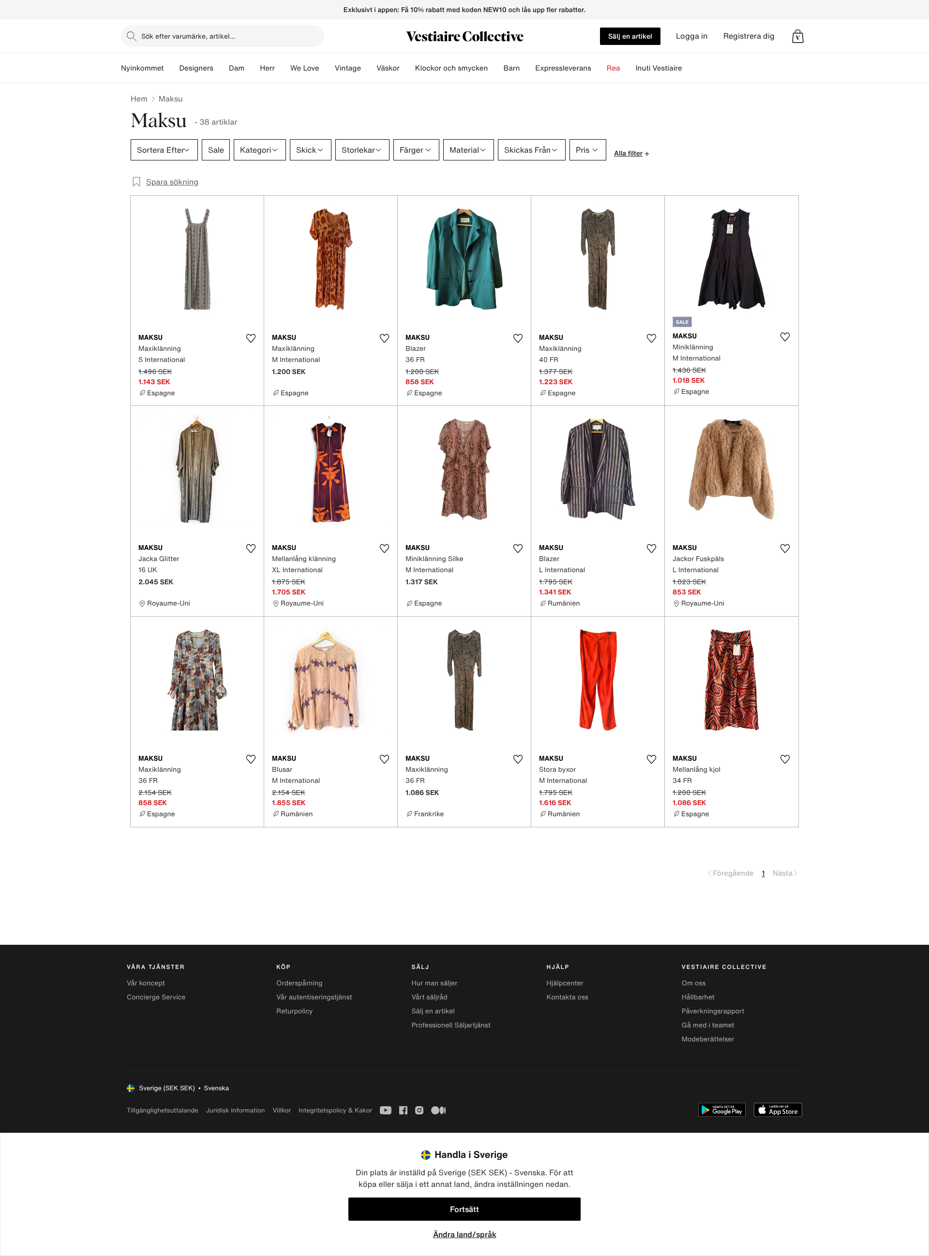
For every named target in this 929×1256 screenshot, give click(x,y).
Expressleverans (563, 68)
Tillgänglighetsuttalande (162, 1110)
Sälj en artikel (630, 36)
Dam (236, 68)
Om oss (694, 983)
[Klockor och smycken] (495, 68)
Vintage (348, 68)
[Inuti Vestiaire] (690, 68)
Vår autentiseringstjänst (314, 997)
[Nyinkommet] (171, 68)
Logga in (692, 36)
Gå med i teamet (708, 1025)
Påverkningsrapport (713, 1011)
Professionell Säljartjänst (451, 1025)
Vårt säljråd (429, 997)
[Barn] (527, 68)
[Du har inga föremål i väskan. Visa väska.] (798, 36)
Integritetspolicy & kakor (335, 1110)
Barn (511, 68)
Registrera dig (749, 36)
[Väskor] (407, 68)
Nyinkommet (142, 68)
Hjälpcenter (565, 983)
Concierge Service (156, 997)
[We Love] (327, 68)
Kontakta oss (567, 997)
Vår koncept (146, 983)
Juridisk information (235, 1110)
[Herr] (282, 68)
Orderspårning (299, 983)
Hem (139, 98)
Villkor (281, 1110)
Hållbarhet (698, 997)
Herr (267, 68)
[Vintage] (369, 68)
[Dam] (252, 68)
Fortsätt (464, 1209)
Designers (196, 68)
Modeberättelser (708, 1039)
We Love (304, 68)
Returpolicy (294, 1011)
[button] (798, 36)
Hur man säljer (434, 983)
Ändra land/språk (464, 1234)
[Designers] (221, 68)
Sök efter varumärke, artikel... (188, 36)
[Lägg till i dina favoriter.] (250, 338)
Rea (613, 68)
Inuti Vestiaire (659, 68)
